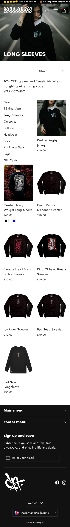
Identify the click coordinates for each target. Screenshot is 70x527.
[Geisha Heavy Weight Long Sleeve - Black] (5, 220)
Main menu (13, 410)
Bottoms (9, 128)
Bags (7, 154)
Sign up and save (19, 435)
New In (8, 102)
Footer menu (15, 422)
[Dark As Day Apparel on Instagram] (64, 482)
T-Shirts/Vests (12, 108)
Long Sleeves (13, 115)
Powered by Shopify (35, 522)
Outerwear (11, 121)
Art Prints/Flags (14, 147)
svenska (33, 503)
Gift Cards (10, 160)
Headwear (10, 134)
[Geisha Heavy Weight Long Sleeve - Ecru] (10, 220)
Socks (7, 141)
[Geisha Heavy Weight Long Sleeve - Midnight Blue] (14, 220)
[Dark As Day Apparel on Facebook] (57, 482)
